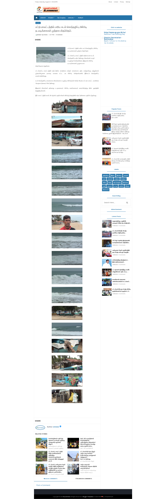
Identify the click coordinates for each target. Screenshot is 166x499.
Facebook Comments (84, 478)
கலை (104, 179)
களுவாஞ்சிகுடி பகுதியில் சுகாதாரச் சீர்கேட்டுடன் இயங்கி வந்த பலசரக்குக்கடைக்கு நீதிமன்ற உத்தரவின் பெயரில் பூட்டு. (121, 222)
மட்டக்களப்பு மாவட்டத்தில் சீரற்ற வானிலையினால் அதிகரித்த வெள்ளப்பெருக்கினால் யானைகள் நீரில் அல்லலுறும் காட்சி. (56, 456)
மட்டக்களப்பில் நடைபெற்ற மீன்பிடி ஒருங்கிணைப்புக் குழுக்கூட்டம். (121, 290)
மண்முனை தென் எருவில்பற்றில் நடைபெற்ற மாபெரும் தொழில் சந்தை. (120, 140)
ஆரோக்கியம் (106, 175)
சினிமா (104, 182)
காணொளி (43, 17)
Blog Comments (51, 478)
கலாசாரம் (126, 175)
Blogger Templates (88, 496)
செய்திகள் (51, 17)
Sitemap (128, 2)
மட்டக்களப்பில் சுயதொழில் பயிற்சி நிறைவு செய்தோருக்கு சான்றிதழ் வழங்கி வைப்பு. (121, 161)
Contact (116, 2)
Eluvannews (66, 496)
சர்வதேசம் (80, 17)
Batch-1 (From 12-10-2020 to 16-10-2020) (115, 42)
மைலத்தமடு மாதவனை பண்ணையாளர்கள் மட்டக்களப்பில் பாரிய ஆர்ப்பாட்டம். (121, 280)
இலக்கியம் (119, 175)
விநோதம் (127, 186)
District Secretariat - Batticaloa (113, 38)
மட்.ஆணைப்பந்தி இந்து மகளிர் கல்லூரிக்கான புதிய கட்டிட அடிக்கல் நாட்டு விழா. (120, 150)
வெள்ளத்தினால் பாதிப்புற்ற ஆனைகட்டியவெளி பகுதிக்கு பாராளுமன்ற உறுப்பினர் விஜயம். (57, 441)
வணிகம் (121, 186)
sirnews (56, 427)
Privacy (122, 2)
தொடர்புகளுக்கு (61, 17)
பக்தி (104, 186)
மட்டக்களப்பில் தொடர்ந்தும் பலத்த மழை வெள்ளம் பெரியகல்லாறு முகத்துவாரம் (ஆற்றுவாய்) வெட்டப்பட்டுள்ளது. (88, 455)
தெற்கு (109, 182)
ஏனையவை (71, 17)
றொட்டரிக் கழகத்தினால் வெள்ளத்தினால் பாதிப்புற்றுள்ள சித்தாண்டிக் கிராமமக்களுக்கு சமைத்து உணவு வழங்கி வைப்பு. (87, 442)
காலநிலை (38, 23)
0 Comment (59, 35)
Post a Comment (43, 485)
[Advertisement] (116, 76)
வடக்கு (115, 186)
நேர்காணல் (125, 182)
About (110, 2)
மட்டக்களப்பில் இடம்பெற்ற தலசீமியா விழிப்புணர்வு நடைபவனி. (119, 115)
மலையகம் (109, 186)
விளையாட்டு (106, 189)
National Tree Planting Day (114, 34)
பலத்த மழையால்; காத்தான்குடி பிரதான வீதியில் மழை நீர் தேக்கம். (88, 466)
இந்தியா (113, 175)
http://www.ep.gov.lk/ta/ (115, 32)
